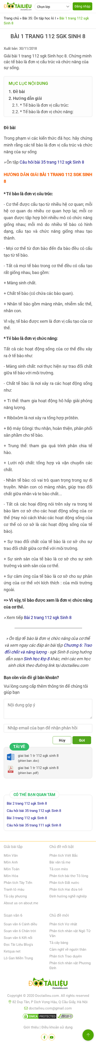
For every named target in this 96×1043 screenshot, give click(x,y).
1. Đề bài (17, 91)
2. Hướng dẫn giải (25, 98)
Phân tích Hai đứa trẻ (65, 889)
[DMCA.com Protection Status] (39, 1017)
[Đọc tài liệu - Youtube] (51, 1037)
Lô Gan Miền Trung (18, 958)
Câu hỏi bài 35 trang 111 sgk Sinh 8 (34, 825)
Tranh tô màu (14, 889)
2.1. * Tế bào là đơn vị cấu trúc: (40, 105)
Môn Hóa (11, 876)
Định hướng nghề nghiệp (68, 896)
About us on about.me (21, 903)
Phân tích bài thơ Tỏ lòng (68, 876)
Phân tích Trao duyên (65, 956)
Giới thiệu (31, 1027)
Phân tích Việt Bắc (63, 855)
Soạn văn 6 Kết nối (18, 938)
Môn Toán (11, 869)
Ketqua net (12, 951)
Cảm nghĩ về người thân (67, 949)
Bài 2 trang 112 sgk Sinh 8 (48, 617)
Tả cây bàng (58, 943)
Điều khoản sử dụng (56, 1027)
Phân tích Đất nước (64, 883)
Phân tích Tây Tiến (18, 883)
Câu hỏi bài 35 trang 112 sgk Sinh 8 (52, 162)
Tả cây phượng (15, 896)
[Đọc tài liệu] (44, 1037)
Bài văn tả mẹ (59, 862)
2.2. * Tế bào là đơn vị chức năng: (42, 111)
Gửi (82, 740)
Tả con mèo (58, 869)
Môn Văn (11, 855)
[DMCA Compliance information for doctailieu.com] (65, 1017)
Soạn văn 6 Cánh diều (20, 924)
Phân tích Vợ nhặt (63, 924)
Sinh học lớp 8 (36, 658)
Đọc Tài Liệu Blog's (18, 944)
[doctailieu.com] (48, 984)
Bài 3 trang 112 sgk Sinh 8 (27, 818)
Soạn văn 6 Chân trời (20, 931)
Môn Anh (11, 862)
